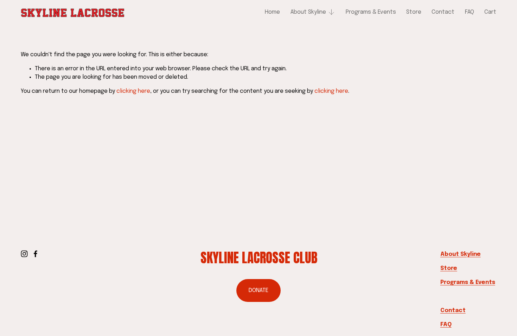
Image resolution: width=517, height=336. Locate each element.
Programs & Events (371, 12)
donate (258, 290)
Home (272, 12)
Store (413, 12)
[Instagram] (24, 253)
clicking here (133, 91)
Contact (443, 12)
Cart (490, 12)
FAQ (469, 12)
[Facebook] (35, 253)
